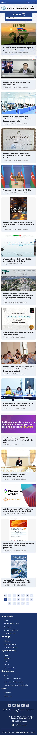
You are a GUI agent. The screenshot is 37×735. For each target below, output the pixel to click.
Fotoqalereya (7, 693)
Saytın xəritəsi (30, 710)
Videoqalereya (8, 696)
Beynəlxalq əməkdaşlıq (8, 651)
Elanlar (6, 675)
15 (18, 603)
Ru (5, 2)
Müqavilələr (7, 658)
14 (14, 603)
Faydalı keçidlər (19, 710)
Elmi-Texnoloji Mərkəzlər (11, 630)
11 (27, 599)
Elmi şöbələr (7, 627)
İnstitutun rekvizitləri (10, 633)
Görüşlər (6, 665)
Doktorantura (7, 641)
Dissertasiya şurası (7, 671)
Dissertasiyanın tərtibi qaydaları (13, 682)
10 (23, 599)
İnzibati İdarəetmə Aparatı (11, 624)
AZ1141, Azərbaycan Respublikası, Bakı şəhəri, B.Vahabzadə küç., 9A (22, 717)
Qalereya (4, 688)
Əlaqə (18, 712)
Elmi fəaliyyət (5, 637)
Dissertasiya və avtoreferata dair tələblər (16, 685)
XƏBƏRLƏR (16, 15)
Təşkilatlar (7, 655)
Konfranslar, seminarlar (10, 647)
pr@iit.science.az (20, 725)
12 (31, 599)
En (4, 2)
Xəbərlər (5, 710)
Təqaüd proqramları (9, 668)
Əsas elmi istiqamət (10, 644)
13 (9, 603)
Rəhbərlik (6, 620)
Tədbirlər (6, 661)
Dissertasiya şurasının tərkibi (12, 679)
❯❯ (27, 603)
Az (2, 2)
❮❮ (5, 595)
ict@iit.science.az (21, 721)
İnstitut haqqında (7, 616)
